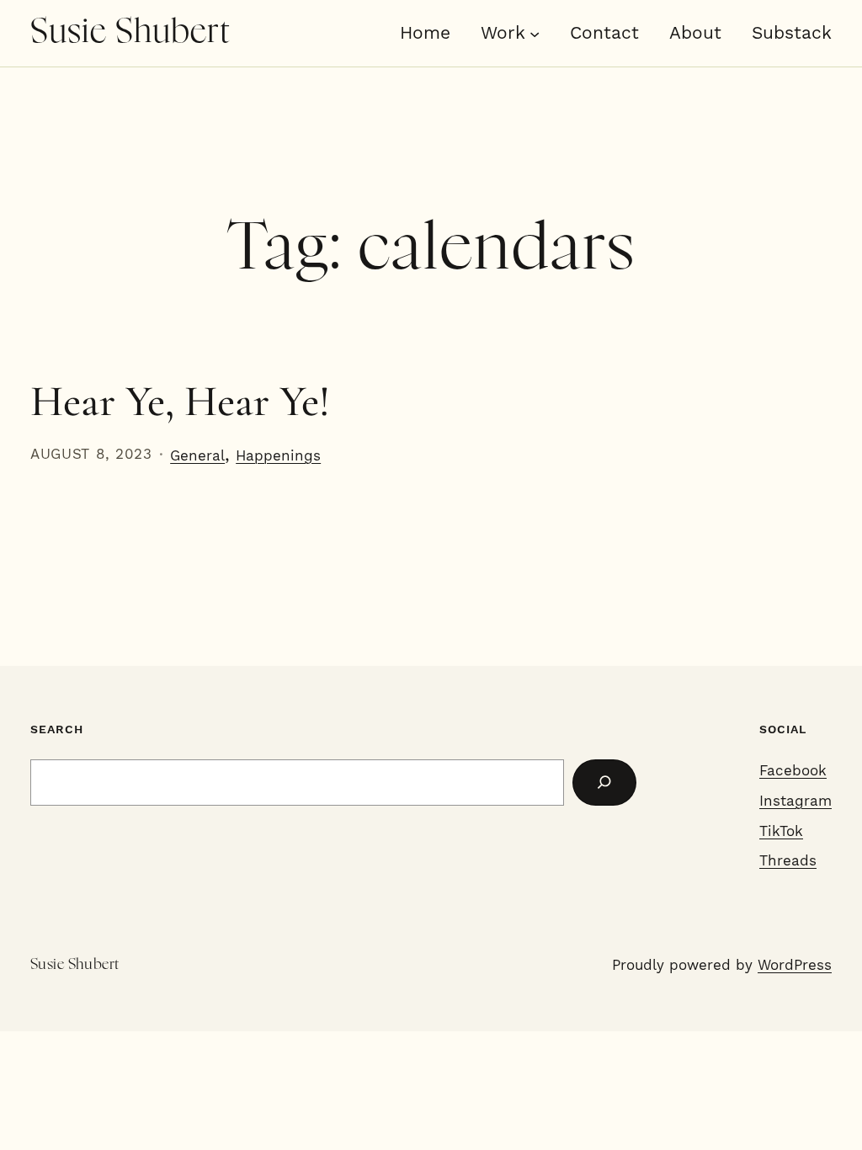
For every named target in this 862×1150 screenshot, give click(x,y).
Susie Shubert (130, 32)
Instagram (795, 800)
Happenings (278, 455)
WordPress (795, 964)
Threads (788, 860)
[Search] (604, 782)
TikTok (781, 831)
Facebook (793, 770)
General (197, 455)
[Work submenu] (534, 33)
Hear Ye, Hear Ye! (180, 401)
